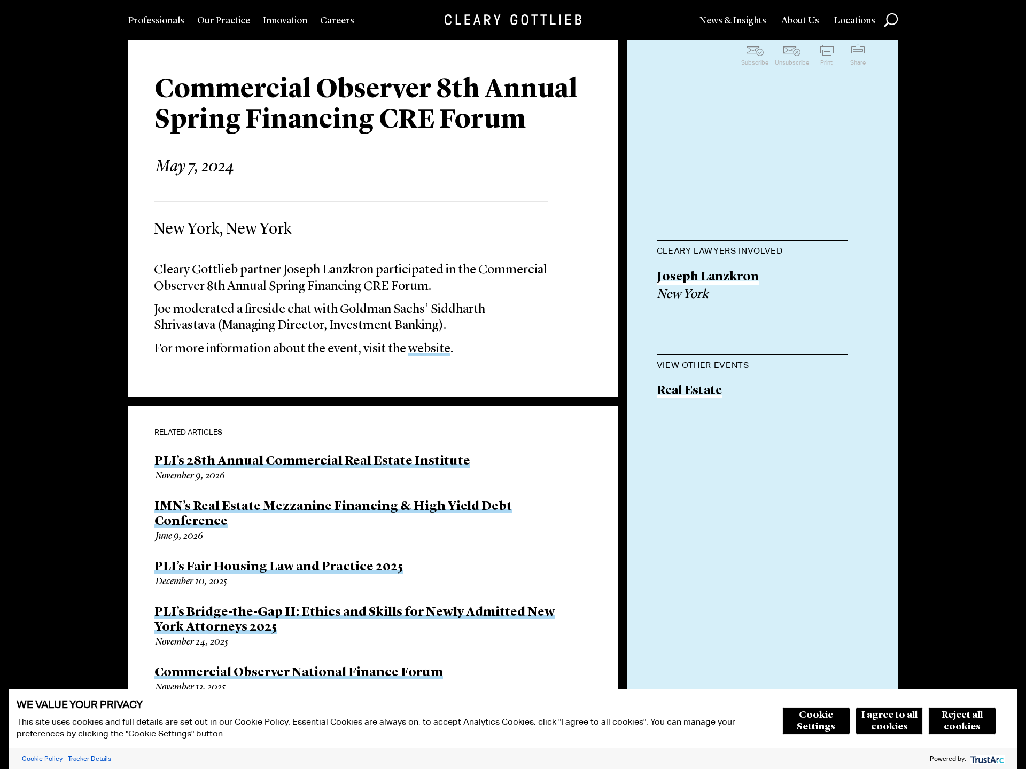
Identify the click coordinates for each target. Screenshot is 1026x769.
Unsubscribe (792, 62)
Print (826, 62)
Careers (337, 21)
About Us (800, 21)
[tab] (752, 252)
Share (858, 62)
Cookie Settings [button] (816, 721)
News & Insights (732, 21)
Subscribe (754, 62)
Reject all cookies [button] (962, 721)
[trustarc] (986, 758)
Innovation (285, 21)
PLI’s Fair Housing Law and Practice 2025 (278, 567)
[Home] (513, 19)
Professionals (156, 21)
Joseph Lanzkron (708, 277)
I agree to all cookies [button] (889, 721)
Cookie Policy (42, 759)
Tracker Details (89, 759)
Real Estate (689, 391)
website (429, 349)
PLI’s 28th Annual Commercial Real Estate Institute (312, 461)
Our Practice (223, 21)
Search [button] (891, 20)
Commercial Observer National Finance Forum (298, 672)
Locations (854, 21)
